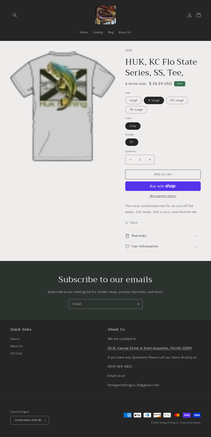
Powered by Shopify (190, 423)
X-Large (154, 100)
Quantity (130, 151)
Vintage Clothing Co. (169, 423)
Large (133, 100)
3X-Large (136, 109)
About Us (16, 346)
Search (15, 339)
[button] (14, 15)
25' (132, 142)
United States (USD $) (28, 420)
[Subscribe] (137, 304)
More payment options (163, 196)
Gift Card (16, 353)
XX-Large (177, 100)
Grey (133, 126)
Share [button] (134, 222)
